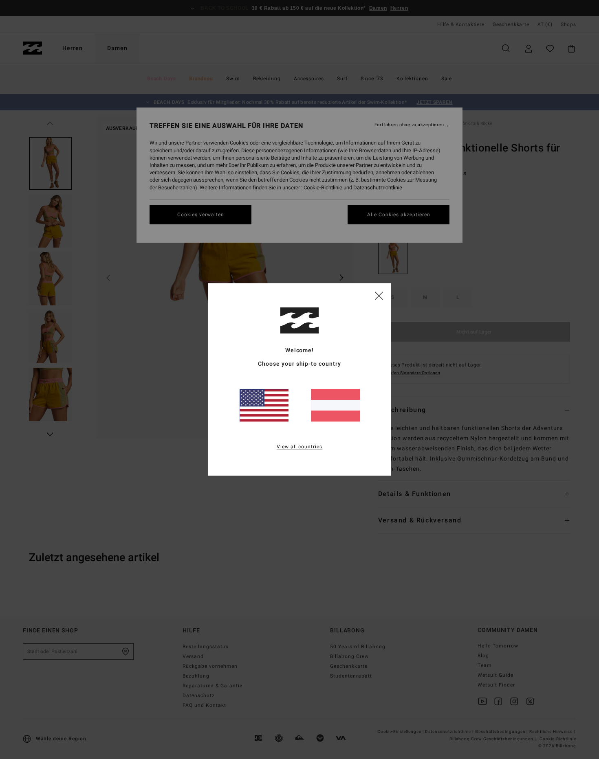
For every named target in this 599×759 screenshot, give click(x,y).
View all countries (300, 447)
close (379, 295)
